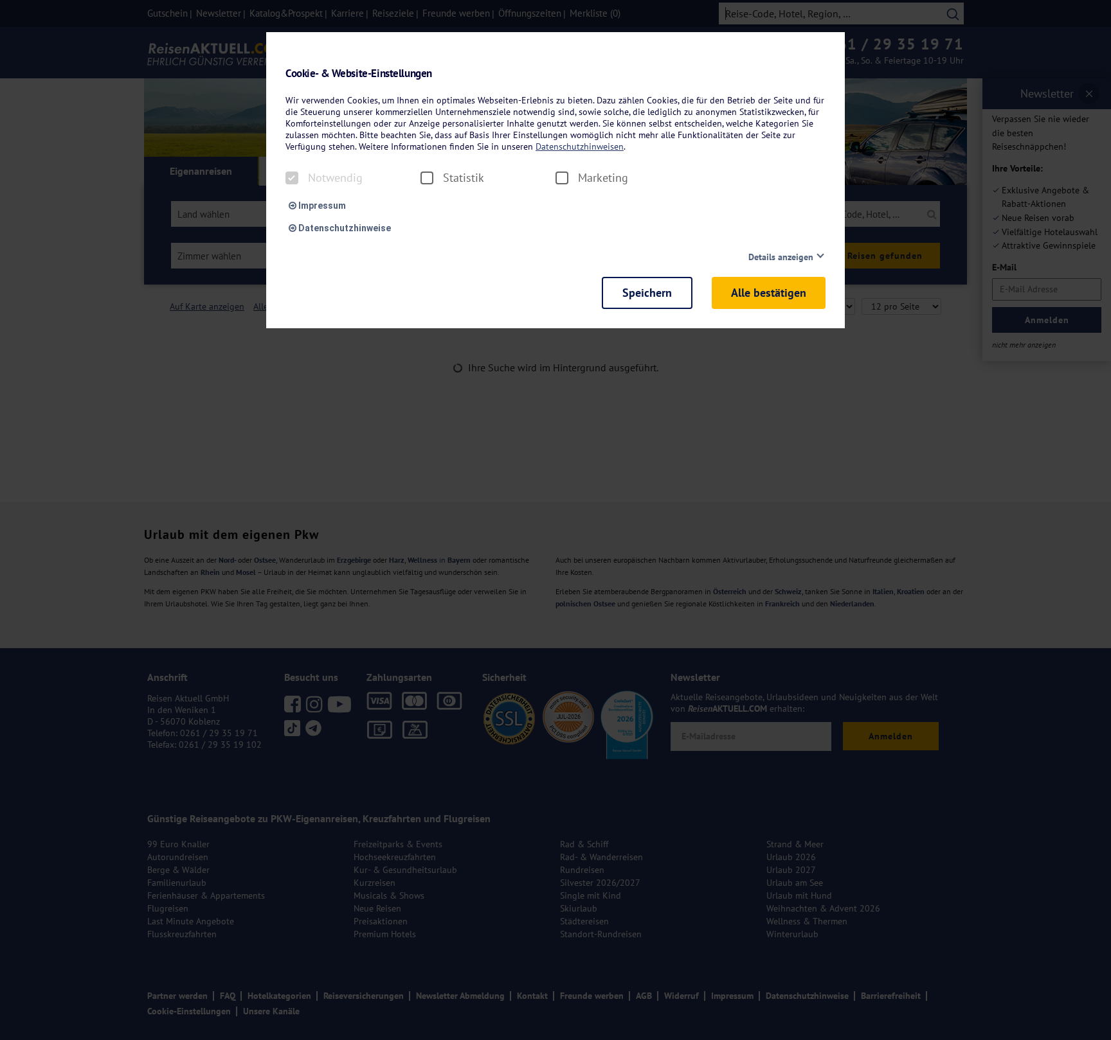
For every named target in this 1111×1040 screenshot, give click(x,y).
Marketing (603, 178)
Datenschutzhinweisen (580, 146)
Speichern (647, 292)
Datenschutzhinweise (343, 228)
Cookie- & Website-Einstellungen (358, 73)
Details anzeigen (780, 257)
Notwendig (335, 178)
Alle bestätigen (768, 292)
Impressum (321, 205)
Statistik (463, 178)
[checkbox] (291, 178)
